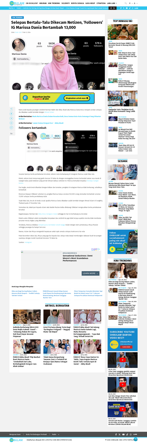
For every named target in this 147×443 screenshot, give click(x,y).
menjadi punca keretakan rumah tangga (51, 225)
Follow (120, 249)
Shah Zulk (18, 32)
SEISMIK (111, 181)
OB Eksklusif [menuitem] (32, 3)
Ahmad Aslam (49, 112)
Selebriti (76, 325)
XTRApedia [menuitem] (101, 3)
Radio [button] (54, 434)
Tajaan (110, 41)
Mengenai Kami (14, 434)
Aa (11, 133)
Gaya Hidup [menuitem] (90, 3)
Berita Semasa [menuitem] (77, 3)
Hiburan (120, 143)
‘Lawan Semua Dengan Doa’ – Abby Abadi (47, 123)
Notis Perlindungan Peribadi (36, 434)
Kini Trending (17, 17)
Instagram (28, 242)
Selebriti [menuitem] (65, 3)
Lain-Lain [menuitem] (111, 3)
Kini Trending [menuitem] (54, 3)
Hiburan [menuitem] (43, 3)
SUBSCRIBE (126, 347)
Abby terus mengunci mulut (47, 214)
